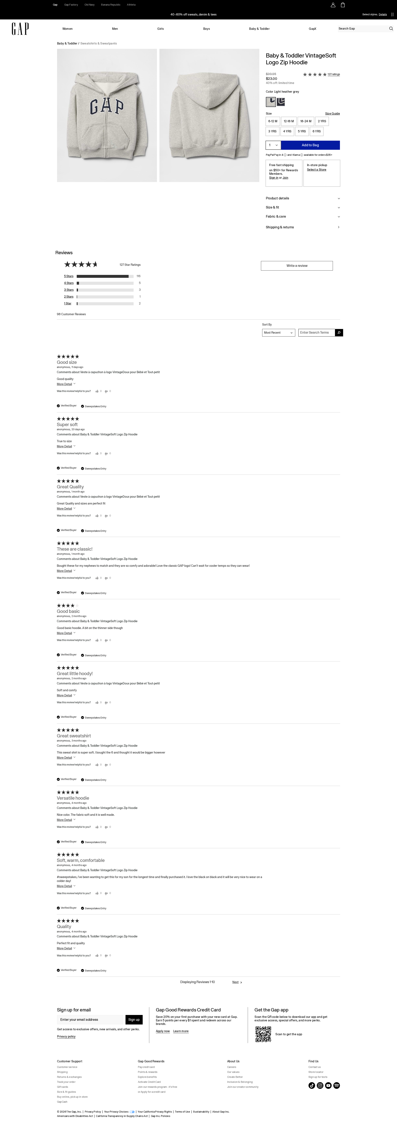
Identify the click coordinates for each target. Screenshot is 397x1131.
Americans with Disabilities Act (75, 1116)
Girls (160, 28)
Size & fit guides (66, 1091)
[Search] (391, 28)
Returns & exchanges (69, 1077)
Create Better (235, 1077)
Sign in (273, 177)
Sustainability (201, 1111)
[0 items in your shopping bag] (342, 5)
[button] (158, 143)
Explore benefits (147, 1077)
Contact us (315, 1067)
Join (285, 177)
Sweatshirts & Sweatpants (98, 43)
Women (67, 28)
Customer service (67, 1067)
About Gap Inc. (220, 1111)
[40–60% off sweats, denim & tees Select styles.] (194, 14)
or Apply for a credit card (151, 1091)
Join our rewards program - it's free (157, 1086)
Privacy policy (66, 1036)
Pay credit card (146, 1067)
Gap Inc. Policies (160, 1116)
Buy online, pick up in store (72, 1096)
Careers (231, 1067)
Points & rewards (148, 1072)
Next (235, 982)
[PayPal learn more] (285, 155)
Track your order (66, 1082)
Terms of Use (182, 1111)
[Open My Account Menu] (333, 5)
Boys (206, 28)
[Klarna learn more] (301, 155)
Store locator (316, 1072)
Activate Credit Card (149, 1082)
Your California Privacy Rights (155, 1111)
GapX (312, 28)
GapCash (62, 1101)
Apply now (163, 1031)
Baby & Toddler (259, 28)
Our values (233, 1072)
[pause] (392, 14)
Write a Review (297, 266)
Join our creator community (242, 1086)
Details (383, 14)
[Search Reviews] (339, 333)
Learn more (181, 1031)
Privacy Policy (93, 1111)
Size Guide (332, 113)
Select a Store (316, 170)
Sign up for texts (318, 1077)
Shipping (62, 1072)
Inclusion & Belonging (240, 1082)
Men (115, 28)
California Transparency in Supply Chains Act (122, 1116)
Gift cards (62, 1086)
